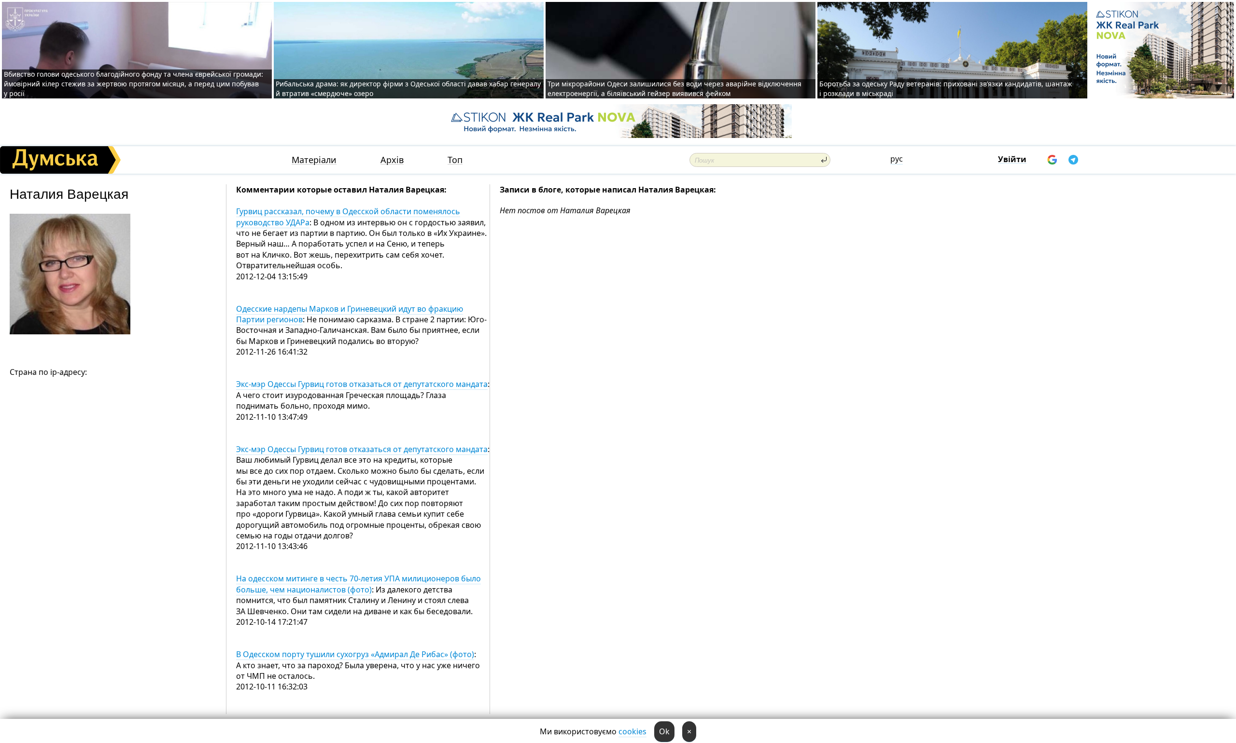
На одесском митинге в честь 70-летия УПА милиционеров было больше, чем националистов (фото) (358, 583)
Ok (664, 731)
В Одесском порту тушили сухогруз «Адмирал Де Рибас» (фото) (355, 654)
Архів (392, 160)
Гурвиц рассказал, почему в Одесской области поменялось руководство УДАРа (348, 216)
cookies (632, 731)
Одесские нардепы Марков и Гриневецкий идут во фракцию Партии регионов (349, 314)
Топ (455, 160)
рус (896, 158)
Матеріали (314, 160)
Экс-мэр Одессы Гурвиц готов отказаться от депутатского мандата (362, 384)
